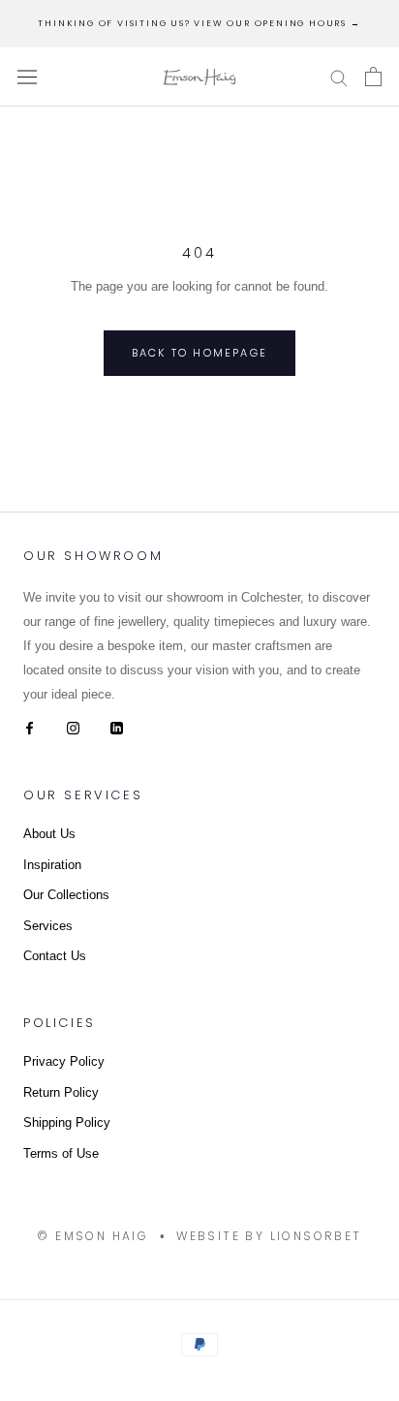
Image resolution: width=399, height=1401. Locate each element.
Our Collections (66, 894)
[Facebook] (29, 727)
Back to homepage (199, 352)
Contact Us (54, 956)
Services (48, 925)
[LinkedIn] (116, 727)
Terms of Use (61, 1153)
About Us (49, 833)
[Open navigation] (27, 77)
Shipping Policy (66, 1122)
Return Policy (61, 1092)
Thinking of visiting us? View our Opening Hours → (199, 23)
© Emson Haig (92, 1236)
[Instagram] (73, 727)
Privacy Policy (64, 1061)
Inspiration (52, 864)
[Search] (339, 77)
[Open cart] (373, 76)
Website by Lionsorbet (268, 1236)
